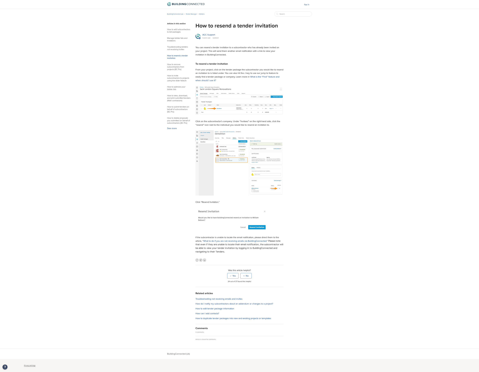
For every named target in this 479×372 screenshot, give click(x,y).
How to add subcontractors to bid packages (178, 30)
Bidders (202, 14)
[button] (4, 367)
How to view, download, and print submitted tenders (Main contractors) (178, 98)
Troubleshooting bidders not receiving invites (177, 48)
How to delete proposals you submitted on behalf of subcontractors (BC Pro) (178, 120)
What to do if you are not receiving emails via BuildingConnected (234, 241)
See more (172, 128)
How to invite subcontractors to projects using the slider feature (178, 78)
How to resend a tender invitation (177, 56)
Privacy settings (29, 365)
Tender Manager (191, 14)
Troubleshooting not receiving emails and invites (218, 299)
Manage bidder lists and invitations (177, 39)
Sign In (306, 4)
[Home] (186, 5)
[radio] (233, 276)
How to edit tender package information (214, 308)
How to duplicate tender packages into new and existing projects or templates (233, 318)
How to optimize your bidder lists (176, 88)
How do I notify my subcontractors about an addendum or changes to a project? (234, 303)
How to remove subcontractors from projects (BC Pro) (175, 67)
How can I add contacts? (207, 313)
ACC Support (208, 34)
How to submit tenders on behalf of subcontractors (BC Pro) (178, 109)
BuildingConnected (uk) (175, 14)
